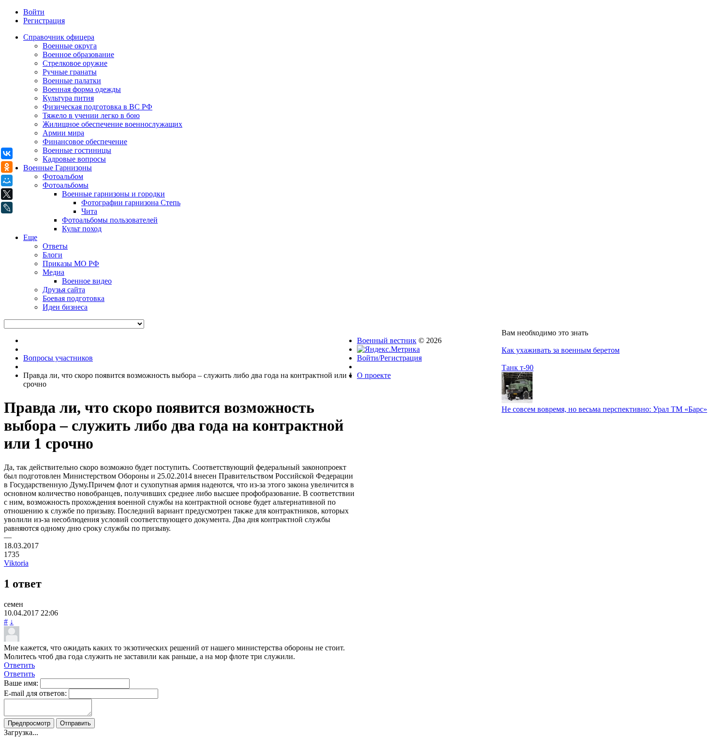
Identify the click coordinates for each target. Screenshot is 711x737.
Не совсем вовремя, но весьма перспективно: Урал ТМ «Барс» (604, 409)
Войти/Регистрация (389, 358)
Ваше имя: (21, 683)
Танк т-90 (517, 367)
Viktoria (16, 563)
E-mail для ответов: (35, 693)
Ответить (19, 665)
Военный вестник (386, 340)
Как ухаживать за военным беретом (561, 350)
